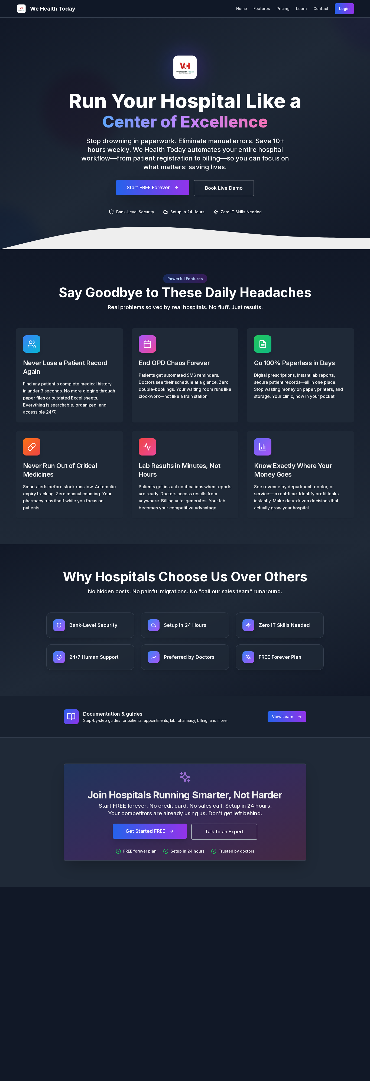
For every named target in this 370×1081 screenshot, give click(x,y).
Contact (320, 8)
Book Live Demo (224, 188)
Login (344, 8)
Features (262, 8)
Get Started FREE (145, 831)
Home (241, 8)
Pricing (283, 8)
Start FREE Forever (148, 187)
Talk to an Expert (224, 831)
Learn (301, 8)
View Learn (282, 716)
